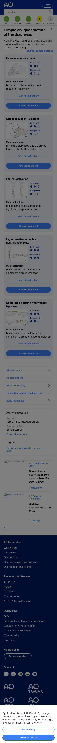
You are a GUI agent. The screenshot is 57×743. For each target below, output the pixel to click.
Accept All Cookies (28, 737)
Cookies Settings (28, 729)
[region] (28, 724)
